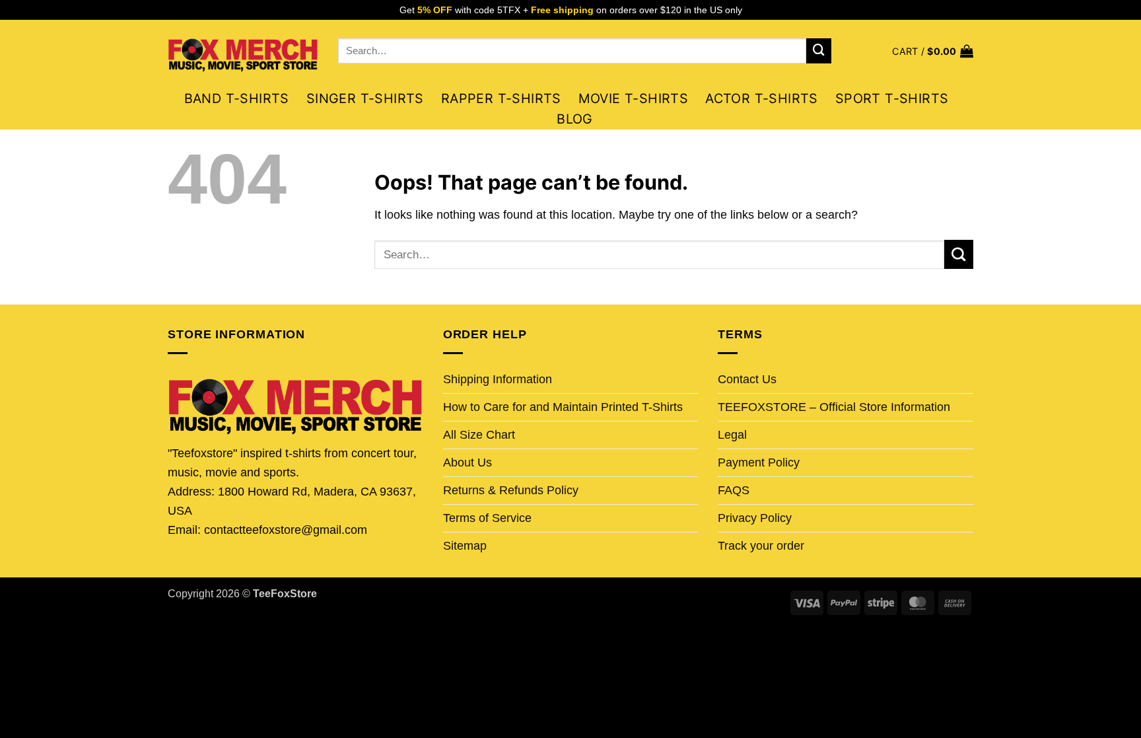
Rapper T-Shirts (501, 98)
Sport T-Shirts (892, 98)
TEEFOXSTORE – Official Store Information (834, 407)
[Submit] (818, 50)
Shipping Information (497, 379)
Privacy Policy (755, 518)
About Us (467, 462)
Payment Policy (759, 462)
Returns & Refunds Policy (510, 490)
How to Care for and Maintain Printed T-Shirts (563, 407)
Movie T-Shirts (633, 98)
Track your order (761, 545)
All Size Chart (479, 434)
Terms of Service (487, 518)
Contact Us (747, 379)
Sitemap (465, 545)
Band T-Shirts (236, 98)
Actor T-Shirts (761, 98)
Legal (732, 434)
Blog (575, 119)
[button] (932, 51)
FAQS (733, 490)
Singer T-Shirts (365, 98)
